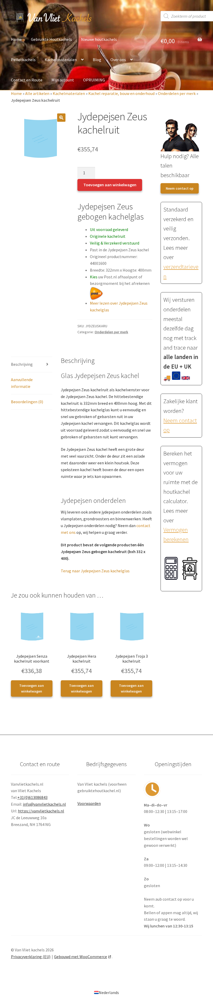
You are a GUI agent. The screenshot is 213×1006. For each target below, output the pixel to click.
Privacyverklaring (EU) (30, 956)
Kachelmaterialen (61, 59)
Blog (97, 59)
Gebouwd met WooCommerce (80, 956)
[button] (61, 117)
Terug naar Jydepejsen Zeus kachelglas (95, 570)
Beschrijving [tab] (22, 364)
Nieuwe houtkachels (99, 39)
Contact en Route (26, 79)
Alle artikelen (37, 93)
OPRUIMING (94, 79)
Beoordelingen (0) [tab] (27, 401)
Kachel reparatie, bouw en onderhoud (121, 93)
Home (16, 39)
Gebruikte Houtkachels (51, 39)
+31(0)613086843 (32, 797)
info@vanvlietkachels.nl (44, 804)
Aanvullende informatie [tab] (22, 383)
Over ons (118, 59)
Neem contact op (180, 188)
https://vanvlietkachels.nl (41, 810)
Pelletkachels (23, 59)
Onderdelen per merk (177, 93)
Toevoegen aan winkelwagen (109, 184)
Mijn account (62, 79)
